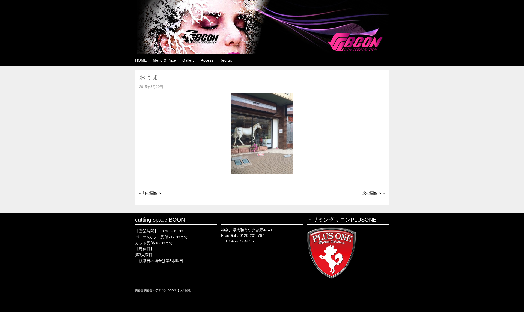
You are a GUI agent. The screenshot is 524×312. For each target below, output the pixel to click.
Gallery (188, 60)
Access (207, 60)
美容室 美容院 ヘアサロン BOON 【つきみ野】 (164, 290)
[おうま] (262, 173)
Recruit (225, 60)
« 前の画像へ (150, 193)
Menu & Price (164, 60)
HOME (141, 60)
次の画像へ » (373, 193)
